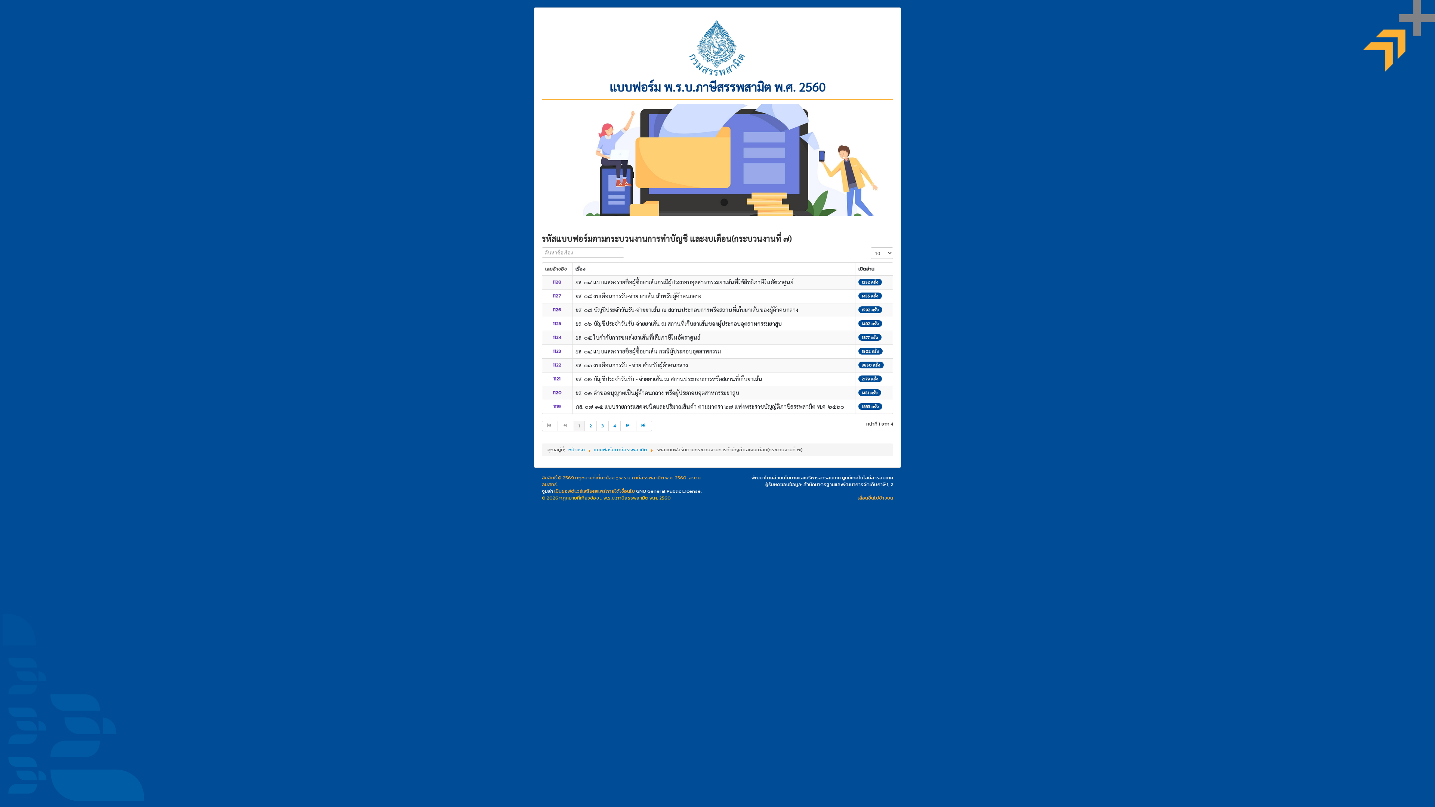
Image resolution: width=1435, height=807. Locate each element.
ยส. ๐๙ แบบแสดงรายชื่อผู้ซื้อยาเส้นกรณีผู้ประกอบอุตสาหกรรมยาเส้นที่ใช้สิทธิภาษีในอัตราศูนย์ (684, 282)
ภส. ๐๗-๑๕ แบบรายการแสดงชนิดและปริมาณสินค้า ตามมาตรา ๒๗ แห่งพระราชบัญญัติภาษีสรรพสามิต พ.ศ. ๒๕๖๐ (709, 406)
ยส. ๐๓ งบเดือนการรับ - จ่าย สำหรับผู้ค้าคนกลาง (631, 365)
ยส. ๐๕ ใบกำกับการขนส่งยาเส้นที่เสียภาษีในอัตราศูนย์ (637, 337)
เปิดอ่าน (866, 268)
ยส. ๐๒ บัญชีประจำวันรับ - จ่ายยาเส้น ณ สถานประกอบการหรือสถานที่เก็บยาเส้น (668, 379)
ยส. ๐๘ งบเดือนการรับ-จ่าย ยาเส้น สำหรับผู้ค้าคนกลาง (638, 296)
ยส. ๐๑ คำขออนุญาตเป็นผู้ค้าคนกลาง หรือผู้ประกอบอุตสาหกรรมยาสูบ (657, 392)
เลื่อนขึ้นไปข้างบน (875, 497)
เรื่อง (580, 268)
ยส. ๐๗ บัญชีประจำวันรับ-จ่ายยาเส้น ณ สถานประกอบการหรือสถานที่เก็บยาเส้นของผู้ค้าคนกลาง (686, 309)
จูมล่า (547, 491)
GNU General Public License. (669, 491)
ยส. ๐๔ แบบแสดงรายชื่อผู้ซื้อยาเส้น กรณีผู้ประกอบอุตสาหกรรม (648, 351)
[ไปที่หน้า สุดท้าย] (644, 426)
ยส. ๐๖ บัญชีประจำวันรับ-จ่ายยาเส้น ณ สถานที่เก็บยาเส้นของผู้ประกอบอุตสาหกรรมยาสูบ (678, 323)
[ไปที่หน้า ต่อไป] (628, 426)
